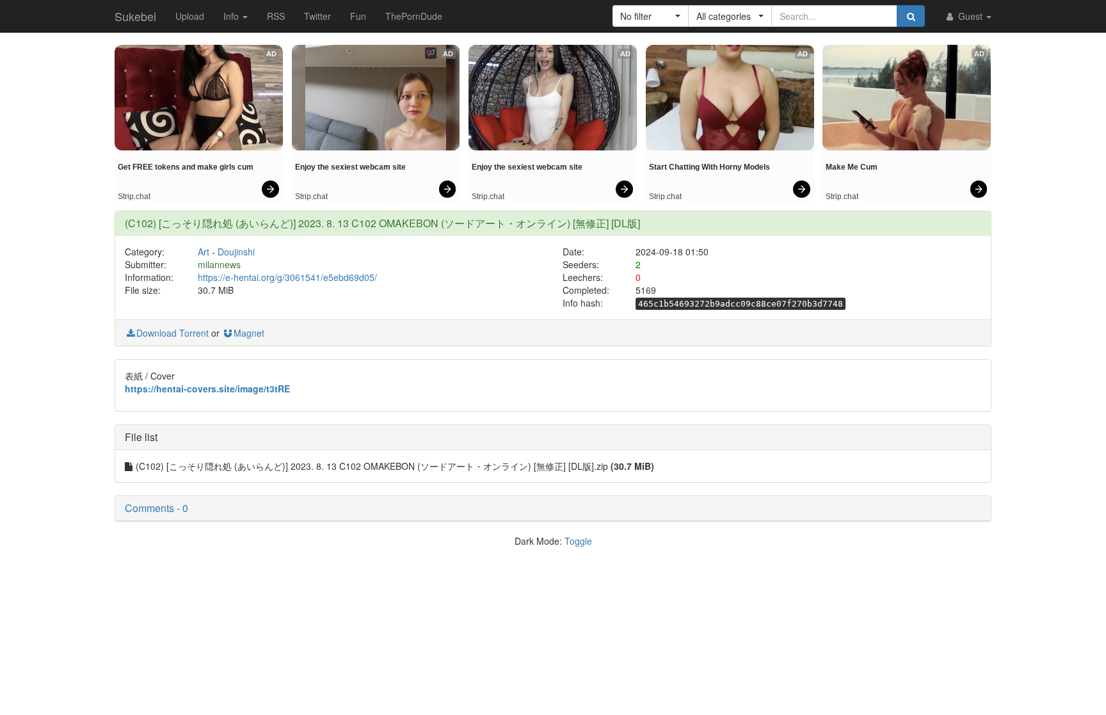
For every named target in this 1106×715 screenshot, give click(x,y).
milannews (219, 264)
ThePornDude (413, 16)
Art (203, 251)
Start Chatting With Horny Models (709, 167)
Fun (358, 16)
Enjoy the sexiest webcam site (350, 167)
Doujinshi (236, 251)
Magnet (249, 332)
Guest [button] (970, 16)
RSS (276, 16)
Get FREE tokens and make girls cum (185, 167)
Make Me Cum (852, 167)
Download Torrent (172, 332)
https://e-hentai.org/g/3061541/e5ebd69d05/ (287, 277)
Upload (189, 16)
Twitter (317, 16)
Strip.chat (134, 196)
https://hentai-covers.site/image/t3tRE (207, 388)
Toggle (578, 540)
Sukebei (135, 16)
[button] (651, 16)
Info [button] (232, 16)
